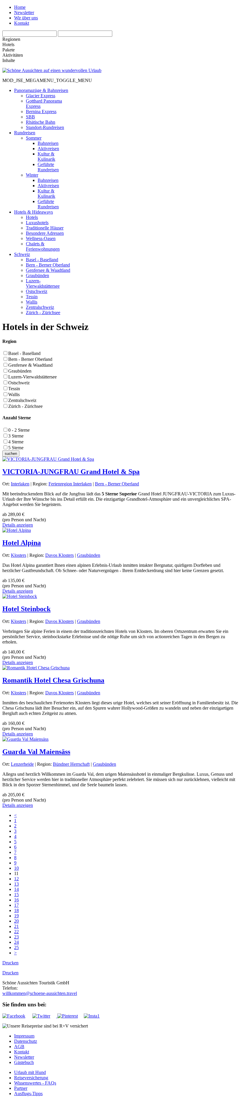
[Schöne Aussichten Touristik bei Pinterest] (67, 1015)
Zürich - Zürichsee (25, 406)
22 (16, 931)
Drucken (10, 962)
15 (16, 894)
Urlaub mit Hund (30, 1072)
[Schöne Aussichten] (51, 70)
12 (16, 878)
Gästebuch (24, 1062)
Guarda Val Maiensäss (36, 751)
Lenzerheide (22, 764)
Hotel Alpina (21, 543)
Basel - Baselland (24, 353)
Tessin (14, 388)
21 (16, 926)
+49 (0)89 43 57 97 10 (39, 988)
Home (20, 7)
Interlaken (20, 483)
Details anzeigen (17, 524)
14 (16, 889)
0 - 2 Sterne (19, 430)
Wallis (14, 394)
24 (16, 942)
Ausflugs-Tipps (28, 1093)
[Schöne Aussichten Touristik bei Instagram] (92, 1015)
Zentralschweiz (22, 400)
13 (16, 884)
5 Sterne (16, 447)
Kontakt (21, 23)
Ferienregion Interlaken (70, 483)
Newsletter (24, 12)
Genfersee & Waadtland (30, 365)
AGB (19, 1046)
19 (16, 915)
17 (16, 905)
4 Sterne (16, 441)
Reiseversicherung (31, 1077)
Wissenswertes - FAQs (35, 1082)
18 (16, 910)
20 (16, 921)
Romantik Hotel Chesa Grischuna (53, 680)
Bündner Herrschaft (71, 764)
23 (16, 936)
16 (16, 899)
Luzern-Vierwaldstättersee (32, 376)
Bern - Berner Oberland (30, 359)
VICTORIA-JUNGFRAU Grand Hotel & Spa (71, 471)
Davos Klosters (59, 555)
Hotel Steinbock (26, 609)
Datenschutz (25, 1041)
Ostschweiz (19, 382)
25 (16, 947)
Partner (20, 1088)
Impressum (24, 1035)
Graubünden (19, 370)
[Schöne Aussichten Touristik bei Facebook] (16, 1015)
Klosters (18, 555)
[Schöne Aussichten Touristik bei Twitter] (44, 1015)
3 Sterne (16, 435)
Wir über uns (26, 17)
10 (16, 868)
